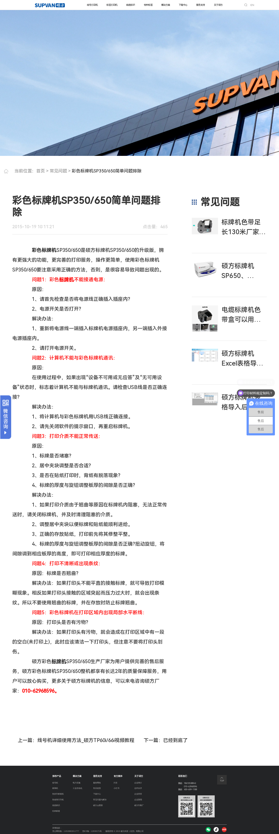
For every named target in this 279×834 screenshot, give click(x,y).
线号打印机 (92, 5)
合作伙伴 (138, 788)
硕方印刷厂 (139, 805)
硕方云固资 (98, 805)
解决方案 (165, 5)
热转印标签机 (58, 794)
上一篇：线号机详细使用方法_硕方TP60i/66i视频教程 (76, 740)
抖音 (115, 783)
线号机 (55, 783)
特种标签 (148, 5)
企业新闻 (138, 800)
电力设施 (76, 783)
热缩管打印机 (58, 800)
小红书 (116, 788)
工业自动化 (77, 788)
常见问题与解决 (100, 800)
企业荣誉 (138, 794)
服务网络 (97, 783)
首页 (40, 171)
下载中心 (183, 5)
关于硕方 (218, 5)
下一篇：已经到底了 (166, 740)
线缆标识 (130, 5)
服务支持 (200, 5)
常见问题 (58, 171)
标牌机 (55, 788)
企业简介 (138, 783)
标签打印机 (112, 5)
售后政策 (97, 788)
